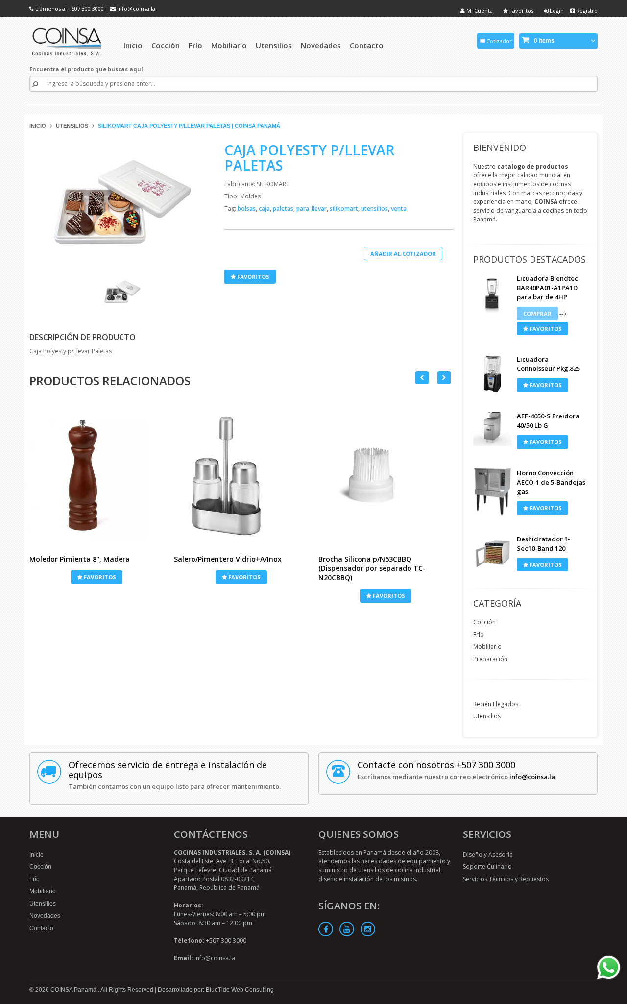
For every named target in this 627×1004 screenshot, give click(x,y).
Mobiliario (487, 646)
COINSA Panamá (74, 989)
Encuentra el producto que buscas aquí (86, 69)
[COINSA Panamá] (67, 40)
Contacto (41, 928)
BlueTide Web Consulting (240, 989)
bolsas (247, 208)
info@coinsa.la (136, 8)
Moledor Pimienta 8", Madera (79, 558)
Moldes (250, 196)
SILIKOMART (273, 184)
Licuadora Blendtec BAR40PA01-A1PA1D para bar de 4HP (547, 287)
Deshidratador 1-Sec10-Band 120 (543, 544)
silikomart (345, 208)
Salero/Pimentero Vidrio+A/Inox (228, 558)
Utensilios (72, 126)
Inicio (37, 126)
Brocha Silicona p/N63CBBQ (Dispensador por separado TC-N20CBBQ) (372, 568)
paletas (284, 208)
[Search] (35, 84)
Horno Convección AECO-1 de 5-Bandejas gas (551, 482)
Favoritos (520, 10)
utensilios (375, 208)
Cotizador (498, 41)
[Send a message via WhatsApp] (608, 967)
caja (265, 208)
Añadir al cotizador (403, 253)
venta (399, 208)
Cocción (484, 622)
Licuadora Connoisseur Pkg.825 (548, 364)
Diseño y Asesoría (488, 854)
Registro (586, 10)
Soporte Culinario (487, 866)
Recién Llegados (495, 704)
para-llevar (312, 208)
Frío (478, 634)
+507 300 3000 (86, 8)
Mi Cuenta (479, 10)
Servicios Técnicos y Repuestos (506, 879)
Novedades (44, 915)
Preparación (490, 659)
